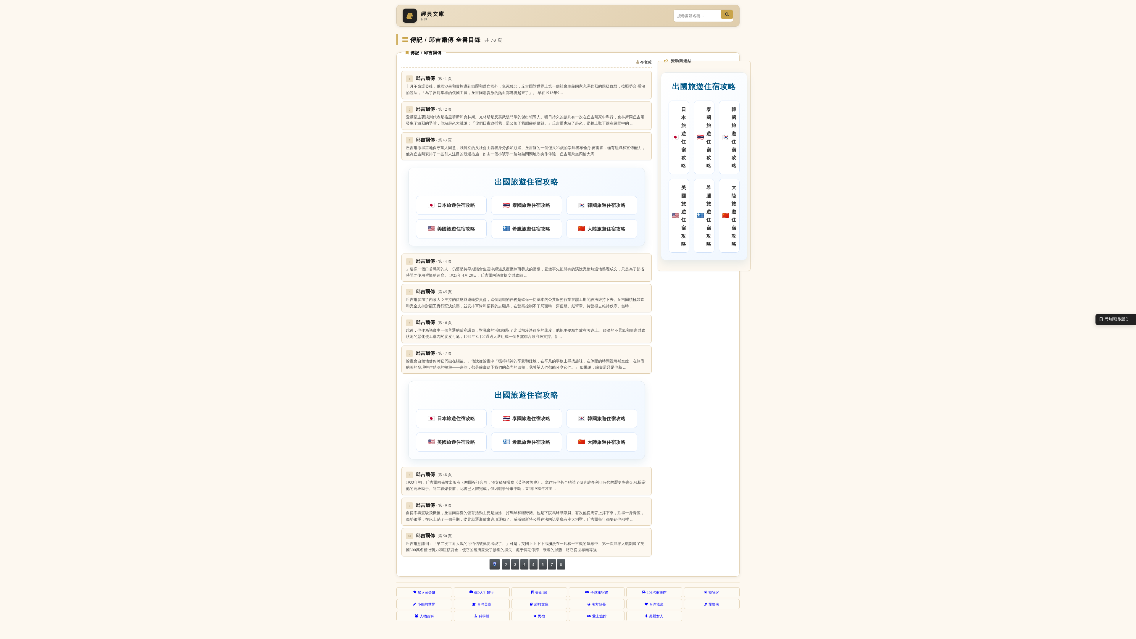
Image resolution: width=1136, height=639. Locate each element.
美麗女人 (656, 616)
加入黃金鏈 (426, 592)
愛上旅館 (599, 616)
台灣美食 (484, 604)
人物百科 (427, 616)
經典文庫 (541, 604)
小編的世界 (426, 604)
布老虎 (646, 61)
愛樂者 (714, 604)
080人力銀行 (484, 592)
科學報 (484, 616)
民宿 (541, 616)
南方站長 (599, 604)
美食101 (541, 592)
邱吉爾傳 (434, 78)
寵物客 (714, 592)
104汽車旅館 (657, 592)
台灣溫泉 (656, 604)
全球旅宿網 (599, 592)
